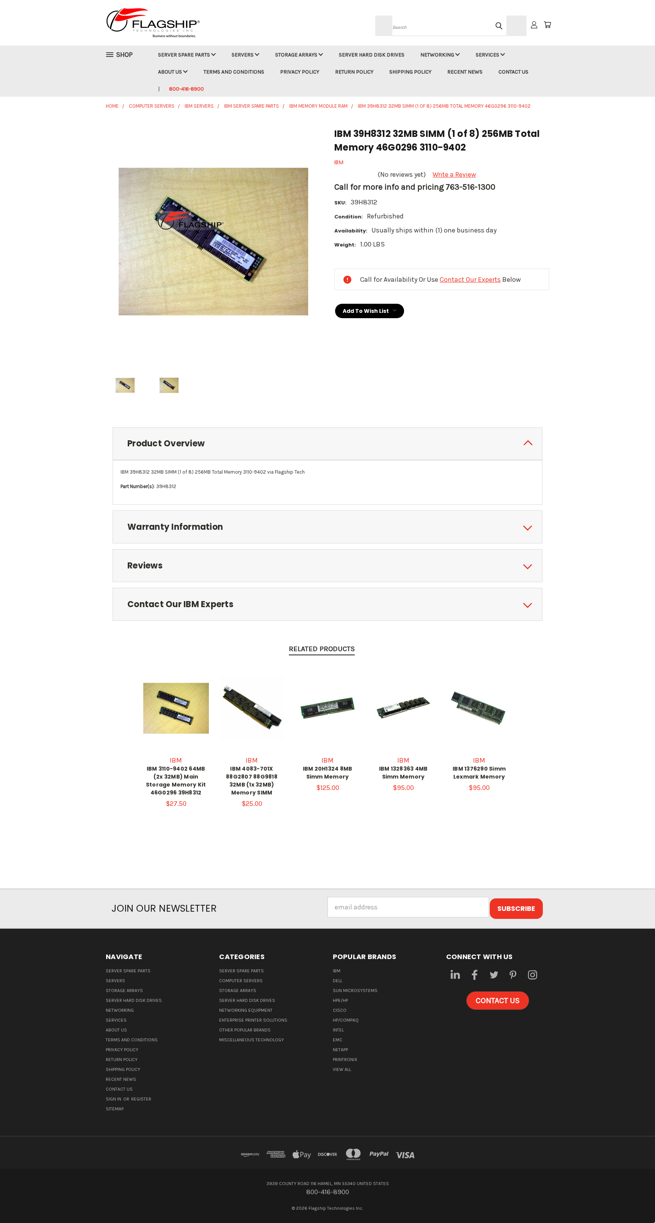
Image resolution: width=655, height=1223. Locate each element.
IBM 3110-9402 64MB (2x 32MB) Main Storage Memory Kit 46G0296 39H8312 (176, 780)
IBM (336, 970)
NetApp (340, 1049)
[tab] (327, 443)
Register (141, 1099)
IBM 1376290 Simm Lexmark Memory (479, 772)
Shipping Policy (410, 72)
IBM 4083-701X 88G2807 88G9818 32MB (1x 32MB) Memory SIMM (251, 780)
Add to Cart (176, 716)
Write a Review (454, 174)
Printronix (345, 1059)
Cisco (339, 1010)
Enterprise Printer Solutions (253, 1020)
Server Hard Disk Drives (371, 55)
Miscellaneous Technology (251, 1039)
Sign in (114, 1099)
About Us (170, 72)
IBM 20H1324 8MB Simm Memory (328, 772)
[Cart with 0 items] (547, 24)
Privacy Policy (299, 72)
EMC (337, 1039)
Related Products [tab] (322, 649)
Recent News (465, 72)
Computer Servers (241, 980)
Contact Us (513, 72)
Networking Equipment (246, 1010)
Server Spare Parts (184, 55)
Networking (437, 55)
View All (342, 1069)
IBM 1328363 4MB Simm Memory (403, 772)
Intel (338, 1030)
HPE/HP (340, 1000)
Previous (632, 1199)
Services (488, 55)
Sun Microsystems (355, 990)
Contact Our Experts (470, 279)
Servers (243, 55)
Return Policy (354, 72)
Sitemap (115, 1109)
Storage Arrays (296, 55)
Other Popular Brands (245, 1030)
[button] (497, 1000)
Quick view (175, 699)
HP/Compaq (346, 1020)
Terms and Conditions (234, 72)
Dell (337, 980)
